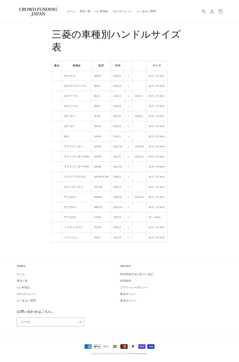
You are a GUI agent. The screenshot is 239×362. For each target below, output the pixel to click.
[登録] (80, 322)
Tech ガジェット (27, 294)
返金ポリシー (128, 300)
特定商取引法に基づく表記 (136, 274)
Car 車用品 (23, 287)
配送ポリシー (128, 294)
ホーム (21, 274)
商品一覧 (22, 280)
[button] (204, 11)
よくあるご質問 (26, 300)
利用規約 (125, 280)
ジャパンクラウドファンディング (114, 353)
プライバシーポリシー (134, 287)
